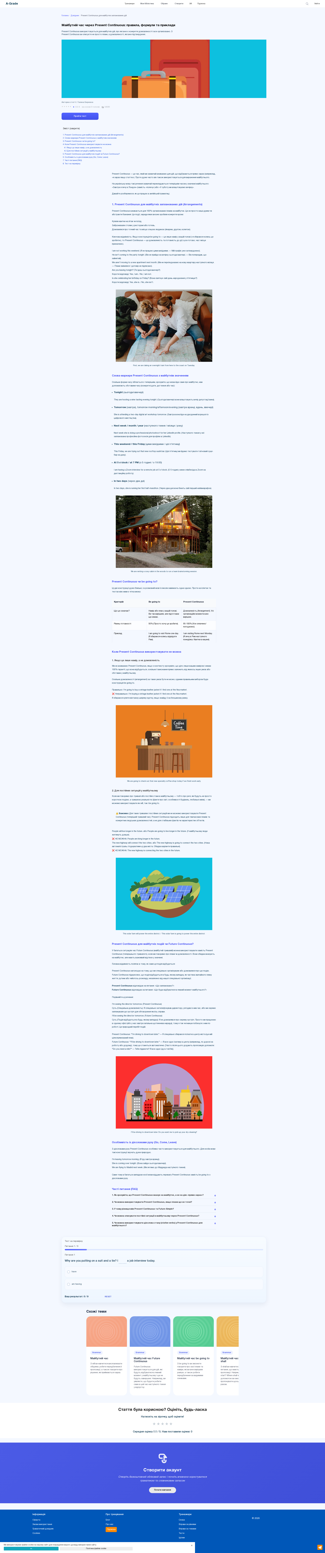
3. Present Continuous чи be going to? (79, 141)
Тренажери (129, 4)
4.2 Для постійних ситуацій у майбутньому (82, 151)
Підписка (201, 4)
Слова (182, 1520)
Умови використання (42, 1524)
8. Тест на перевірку (71, 164)
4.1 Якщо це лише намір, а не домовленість (83, 148)
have (74, 1272)
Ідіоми (182, 1538)
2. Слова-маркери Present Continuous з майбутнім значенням (90, 138)
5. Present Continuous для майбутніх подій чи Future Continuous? (91, 154)
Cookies (36, 1533)
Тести (181, 1533)
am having (77, 1284)
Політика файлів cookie (96, 1548)
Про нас (109, 1524)
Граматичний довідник (43, 1529)
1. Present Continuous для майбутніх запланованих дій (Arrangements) (93, 135)
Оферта (36, 1520)
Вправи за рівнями (187, 1524)
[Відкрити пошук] (307, 3)
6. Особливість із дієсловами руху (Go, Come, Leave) (85, 157)
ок (31, 1548)
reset (108, 1296)
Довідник (75, 15)
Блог (108, 1520)
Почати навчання (162, 1490)
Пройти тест (80, 116)
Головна (65, 15)
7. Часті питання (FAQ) (72, 160)
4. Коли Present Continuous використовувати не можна (87, 144)
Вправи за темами (187, 1529)
